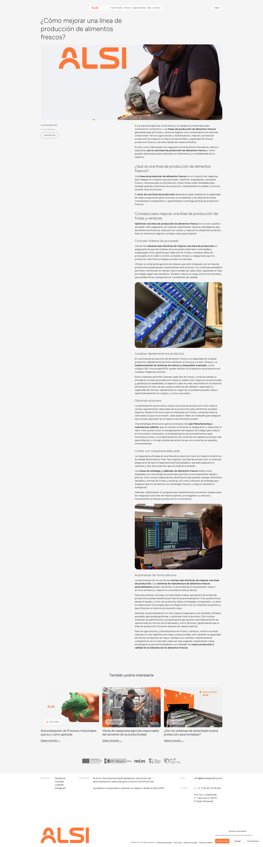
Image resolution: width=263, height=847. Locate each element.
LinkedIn (59, 784)
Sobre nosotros (117, 8)
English (216, 8)
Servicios (127, 8)
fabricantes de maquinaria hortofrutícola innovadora (179, 147)
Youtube (59, 781)
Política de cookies (190, 842)
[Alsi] (94, 8)
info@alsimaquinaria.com (208, 778)
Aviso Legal (177, 842)
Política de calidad (205, 842)
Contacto (156, 8)
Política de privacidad (164, 842)
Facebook (60, 778)
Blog (149, 8)
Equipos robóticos (139, 8)
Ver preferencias (252, 841)
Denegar (238, 841)
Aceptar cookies (222, 841)
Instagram (60, 788)
